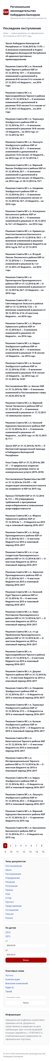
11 (17, 851)
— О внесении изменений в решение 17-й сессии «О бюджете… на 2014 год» (25, 349)
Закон (8, 869)
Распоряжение (13, 873)
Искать (26, 960)
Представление (13, 905)
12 (24, 851)
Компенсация (12, 979)
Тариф (8, 991)
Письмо (9, 913)
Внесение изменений (16, 983)
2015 (7, 936)
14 (36, 851)
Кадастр (9, 987)
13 (30, 851)
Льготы (9, 975)
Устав (8, 897)
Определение (12, 877)
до (6, 950)
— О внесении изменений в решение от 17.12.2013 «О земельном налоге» (25, 409)
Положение (11, 885)
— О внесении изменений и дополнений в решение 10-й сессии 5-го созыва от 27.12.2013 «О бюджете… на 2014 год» (25, 102)
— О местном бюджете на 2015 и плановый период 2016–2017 (23, 539)
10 (11, 851)
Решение (10, 881)
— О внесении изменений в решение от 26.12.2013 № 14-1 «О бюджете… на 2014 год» (25, 217)
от (6, 940)
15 (43, 851)
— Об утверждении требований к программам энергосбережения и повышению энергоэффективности (24, 502)
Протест (9, 901)
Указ (7, 893)
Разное (9, 917)
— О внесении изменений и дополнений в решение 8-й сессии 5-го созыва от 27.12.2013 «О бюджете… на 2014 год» (24, 76)
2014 (7, 932)
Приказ (9, 889)
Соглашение (11, 909)
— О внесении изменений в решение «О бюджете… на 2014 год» (23, 330)
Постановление (13, 865)
